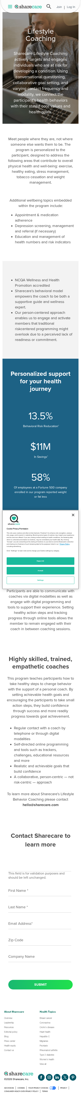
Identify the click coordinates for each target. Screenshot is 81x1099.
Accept (40, 571)
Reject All (40, 561)
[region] (40, 549)
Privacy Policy (65, 544)
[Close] (73, 514)
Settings (40, 580)
